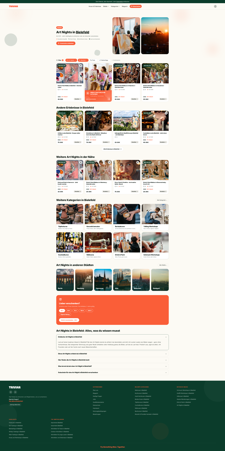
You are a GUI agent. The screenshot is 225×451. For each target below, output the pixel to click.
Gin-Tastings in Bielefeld (16, 425)
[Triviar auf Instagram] (10, 392)
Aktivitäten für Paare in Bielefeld (60, 428)
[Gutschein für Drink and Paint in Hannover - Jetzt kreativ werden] (80, 162)
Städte (105, 6)
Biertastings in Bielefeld (15, 428)
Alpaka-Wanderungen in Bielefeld (186, 399)
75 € (75, 310)
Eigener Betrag (65, 314)
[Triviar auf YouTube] (15, 392)
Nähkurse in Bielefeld (141, 408)
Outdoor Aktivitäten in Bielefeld (60, 431)
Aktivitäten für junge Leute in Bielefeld (62, 434)
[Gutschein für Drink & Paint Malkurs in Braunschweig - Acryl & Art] (166, 162)
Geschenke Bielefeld (57, 422)
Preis (93, 60)
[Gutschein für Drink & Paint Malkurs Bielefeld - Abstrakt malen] (80, 65)
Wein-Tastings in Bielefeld (16, 434)
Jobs (94, 399)
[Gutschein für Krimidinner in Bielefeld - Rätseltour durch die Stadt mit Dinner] (109, 113)
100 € (82, 310)
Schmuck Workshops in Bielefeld (186, 390)
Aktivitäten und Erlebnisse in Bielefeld (62, 437)
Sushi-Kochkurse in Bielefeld (143, 396)
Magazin (125, 6)
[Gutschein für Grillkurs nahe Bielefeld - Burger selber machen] (80, 113)
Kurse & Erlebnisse (95, 6)
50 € (68, 310)
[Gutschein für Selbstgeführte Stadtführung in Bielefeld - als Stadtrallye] (137, 113)
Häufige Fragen (97, 396)
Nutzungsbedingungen (99, 411)
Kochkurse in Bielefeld (141, 393)
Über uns (95, 390)
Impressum (96, 408)
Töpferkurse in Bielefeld (141, 402)
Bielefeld (83, 60)
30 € (62, 310)
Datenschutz (96, 405)
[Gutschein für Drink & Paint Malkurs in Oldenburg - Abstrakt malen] (109, 162)
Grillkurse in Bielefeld (183, 396)
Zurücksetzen (116, 60)
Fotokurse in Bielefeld (15, 422)
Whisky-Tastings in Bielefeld (17, 431)
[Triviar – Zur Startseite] (13, 6)
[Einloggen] (215, 6)
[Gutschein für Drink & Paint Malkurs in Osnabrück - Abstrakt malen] (166, 65)
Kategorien (114, 6)
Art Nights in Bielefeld (183, 405)
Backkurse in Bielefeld (141, 411)
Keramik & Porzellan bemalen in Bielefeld (146, 414)
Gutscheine (137, 6)
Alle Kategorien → (162, 200)
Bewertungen (97, 414)
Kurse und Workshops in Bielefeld (18, 437)
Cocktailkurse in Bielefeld (142, 405)
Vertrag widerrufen (15, 404)
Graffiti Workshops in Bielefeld (185, 393)
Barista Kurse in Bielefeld (142, 399)
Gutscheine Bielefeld (57, 425)
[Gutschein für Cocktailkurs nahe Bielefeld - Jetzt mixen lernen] (166, 113)
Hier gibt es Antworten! (16, 401)
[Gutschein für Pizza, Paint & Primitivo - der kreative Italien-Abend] (137, 162)
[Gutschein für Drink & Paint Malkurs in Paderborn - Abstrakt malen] (137, 65)
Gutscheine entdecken (67, 43)
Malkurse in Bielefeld (141, 390)
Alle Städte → (163, 265)
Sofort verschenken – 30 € (69, 320)
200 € (89, 310)
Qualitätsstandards (98, 402)
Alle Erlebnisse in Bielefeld (111, 149)
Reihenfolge (104, 60)
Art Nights (71, 60)
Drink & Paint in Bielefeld (184, 402)
